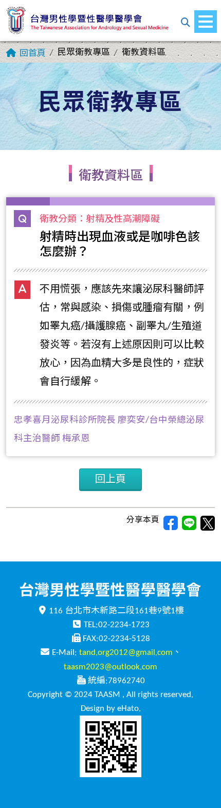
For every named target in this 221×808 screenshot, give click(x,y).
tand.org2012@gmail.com (126, 652)
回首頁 (33, 53)
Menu (205, 21)
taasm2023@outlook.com (110, 667)
